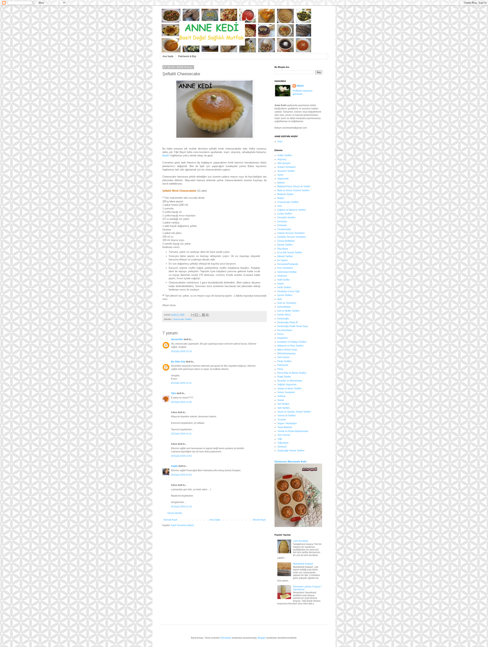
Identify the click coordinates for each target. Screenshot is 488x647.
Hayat (280, 283)
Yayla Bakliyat (284, 427)
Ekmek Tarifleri (285, 244)
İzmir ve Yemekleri (286, 303)
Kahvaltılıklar (284, 307)
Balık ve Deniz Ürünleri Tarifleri (293, 190)
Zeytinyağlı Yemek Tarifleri (290, 450)
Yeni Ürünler (283, 435)
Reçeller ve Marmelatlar (289, 380)
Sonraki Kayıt (170, 519)
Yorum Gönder (174, 513)
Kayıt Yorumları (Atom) (182, 525)
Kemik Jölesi (284, 314)
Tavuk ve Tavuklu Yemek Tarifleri (294, 411)
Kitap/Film (282, 338)
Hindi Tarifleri (284, 287)
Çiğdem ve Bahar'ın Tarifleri (291, 210)
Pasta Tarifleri (284, 361)
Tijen (173, 393)
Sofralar (281, 396)
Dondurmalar (284, 229)
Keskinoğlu (283, 318)
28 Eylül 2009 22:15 (181, 506)
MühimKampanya (286, 353)
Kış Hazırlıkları (284, 330)
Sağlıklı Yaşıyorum (286, 384)
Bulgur (280, 198)
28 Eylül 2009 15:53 (181, 474)
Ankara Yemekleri (286, 167)
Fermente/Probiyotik (287, 264)
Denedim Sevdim (286, 217)
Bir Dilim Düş (178, 361)
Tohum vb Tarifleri (286, 415)
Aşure (280, 175)
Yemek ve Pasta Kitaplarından (292, 431)
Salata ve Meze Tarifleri (289, 388)
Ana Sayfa (168, 56)
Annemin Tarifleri (286, 171)
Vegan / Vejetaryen (287, 423)
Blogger (262, 638)
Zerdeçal (282, 446)
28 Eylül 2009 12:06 (181, 402)
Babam (281, 182)
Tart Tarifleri (283, 404)
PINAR (300, 86)
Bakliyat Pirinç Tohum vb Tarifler (293, 186)
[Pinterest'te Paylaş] (207, 315)
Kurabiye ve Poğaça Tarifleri (292, 342)
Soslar (280, 400)
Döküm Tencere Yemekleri (291, 233)
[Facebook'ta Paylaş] (203, 315)
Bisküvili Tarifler (285, 194)
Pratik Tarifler (284, 376)
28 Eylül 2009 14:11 (181, 433)
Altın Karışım (283, 163)
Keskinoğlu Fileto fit (287, 322)
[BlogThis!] (196, 315)
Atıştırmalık (283, 178)
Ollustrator (226, 638)
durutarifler (177, 339)
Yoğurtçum (282, 442)
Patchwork (282, 365)
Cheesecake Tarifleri (182, 319)
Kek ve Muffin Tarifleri (288, 311)
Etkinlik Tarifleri (285, 256)
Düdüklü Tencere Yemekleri (291, 237)
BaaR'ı (166, 155)
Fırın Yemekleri (285, 268)
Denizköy (282, 221)
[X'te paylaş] (200, 315)
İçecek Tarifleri (284, 295)
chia (279, 206)
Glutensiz (282, 275)
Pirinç (280, 369)
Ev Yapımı (282, 260)
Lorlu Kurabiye (300, 541)
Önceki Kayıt (259, 519)
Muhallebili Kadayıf (303, 563)
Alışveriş (281, 159)
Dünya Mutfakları (286, 241)
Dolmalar (282, 225)
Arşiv (280, 141)
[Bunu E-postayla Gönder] (193, 315)
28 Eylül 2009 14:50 (181, 456)
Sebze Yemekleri (286, 392)
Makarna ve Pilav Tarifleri (290, 345)
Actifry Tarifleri (284, 155)
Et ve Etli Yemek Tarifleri (289, 252)
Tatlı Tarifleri (283, 408)
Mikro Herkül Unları (287, 349)
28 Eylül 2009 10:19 (181, 351)
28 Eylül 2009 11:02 (181, 383)
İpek (279, 299)
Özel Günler (283, 357)
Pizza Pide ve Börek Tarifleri (291, 373)
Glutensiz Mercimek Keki (290, 461)
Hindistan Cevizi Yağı (288, 291)
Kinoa (280, 334)
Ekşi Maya (282, 248)
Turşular (281, 419)
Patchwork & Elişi (187, 56)
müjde (174, 466)
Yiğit (279, 439)
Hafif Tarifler (283, 279)
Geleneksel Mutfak (287, 272)
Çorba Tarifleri (284, 213)
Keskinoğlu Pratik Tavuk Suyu (292, 326)
